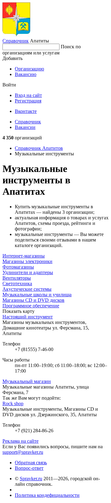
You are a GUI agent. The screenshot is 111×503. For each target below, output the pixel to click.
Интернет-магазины (23, 255)
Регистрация (28, 100)
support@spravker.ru (22, 452)
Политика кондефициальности (47, 495)
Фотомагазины (18, 266)
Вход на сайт (28, 95)
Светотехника (17, 283)
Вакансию (25, 74)
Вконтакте (26, 111)
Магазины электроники (27, 261)
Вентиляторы (16, 278)
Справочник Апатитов (39, 148)
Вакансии (25, 127)
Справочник (15, 40)
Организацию (29, 68)
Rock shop (12, 403)
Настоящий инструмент (27, 316)
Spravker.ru (31, 478)
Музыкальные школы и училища (37, 294)
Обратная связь (31, 462)
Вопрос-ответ (29, 468)
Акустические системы (26, 289)
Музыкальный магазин (26, 381)
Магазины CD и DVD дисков (33, 300)
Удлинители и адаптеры (27, 272)
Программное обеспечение (30, 305)
